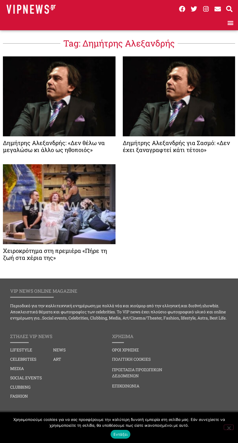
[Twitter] (194, 9)
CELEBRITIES (23, 359)
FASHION (19, 396)
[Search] (229, 9)
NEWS (59, 350)
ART (57, 359)
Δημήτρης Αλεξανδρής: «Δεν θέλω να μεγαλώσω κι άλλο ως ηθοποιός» (54, 146)
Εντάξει (120, 434)
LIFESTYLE (21, 350)
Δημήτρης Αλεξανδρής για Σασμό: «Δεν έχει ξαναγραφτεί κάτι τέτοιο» (176, 146)
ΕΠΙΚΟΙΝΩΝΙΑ (125, 386)
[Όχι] (229, 427)
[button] (230, 22)
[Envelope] (217, 9)
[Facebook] (182, 9)
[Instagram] (206, 9)
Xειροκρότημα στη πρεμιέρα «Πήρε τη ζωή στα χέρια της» (55, 254)
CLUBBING (20, 387)
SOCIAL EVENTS (26, 378)
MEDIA (17, 368)
